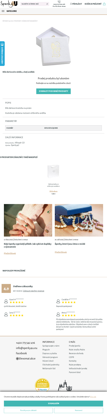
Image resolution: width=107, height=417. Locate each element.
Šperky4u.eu (8, 21)
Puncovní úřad (74, 372)
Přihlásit (77, 4)
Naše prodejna (75, 365)
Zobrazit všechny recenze (33, 291)
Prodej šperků (74, 346)
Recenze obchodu (76, 353)
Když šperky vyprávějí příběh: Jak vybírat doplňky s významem (27, 245)
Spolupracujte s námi (50, 346)
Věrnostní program (50, 357)
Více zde (93, 397)
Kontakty (72, 361)
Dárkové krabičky (30, 21)
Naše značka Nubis (77, 350)
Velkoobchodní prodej (78, 368)
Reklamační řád (48, 368)
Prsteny (17, 21)
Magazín (46, 350)
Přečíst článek (10, 253)
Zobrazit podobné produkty (53, 91)
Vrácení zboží (48, 361)
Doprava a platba (49, 353)
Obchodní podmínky (50, 365)
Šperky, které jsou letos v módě (70, 244)
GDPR (71, 357)
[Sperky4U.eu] (9, 7)
